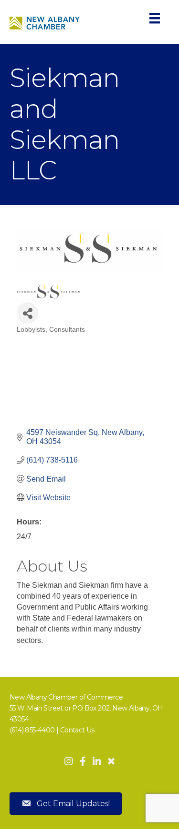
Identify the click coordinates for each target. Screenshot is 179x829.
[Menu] (154, 18)
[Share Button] (27, 313)
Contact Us (77, 730)
